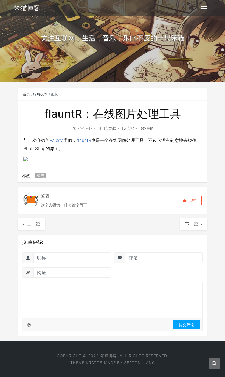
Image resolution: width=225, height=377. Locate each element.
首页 (26, 94)
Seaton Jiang (139, 362)
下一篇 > (193, 224)
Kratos (94, 362)
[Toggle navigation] (204, 8)
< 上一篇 (31, 224)
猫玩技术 (40, 94)
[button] (189, 200)
